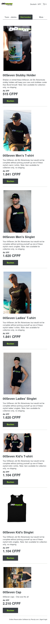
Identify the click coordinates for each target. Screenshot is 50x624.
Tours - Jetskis (11, 17)
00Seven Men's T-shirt (18, 155)
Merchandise (25, 17)
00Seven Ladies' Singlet (20, 398)
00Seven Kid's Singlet (18, 532)
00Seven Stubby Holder (19, 75)
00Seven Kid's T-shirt (18, 456)
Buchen (10, 100)
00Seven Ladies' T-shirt (19, 318)
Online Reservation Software (18, 619)
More (41, 17)
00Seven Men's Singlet (19, 237)
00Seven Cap (12, 592)
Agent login (43, 619)
